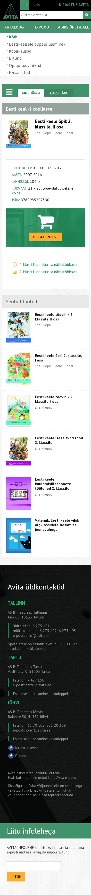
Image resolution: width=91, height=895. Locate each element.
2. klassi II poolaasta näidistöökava (48, 264)
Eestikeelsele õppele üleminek (37, 44)
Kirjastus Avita (26, 747)
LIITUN (16, 876)
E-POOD (42, 27)
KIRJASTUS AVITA (74, 4)
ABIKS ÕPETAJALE (73, 27)
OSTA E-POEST (45, 236)
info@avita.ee (37, 635)
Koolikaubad (20, 51)
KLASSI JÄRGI (59, 93)
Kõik (13, 37)
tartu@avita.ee (38, 684)
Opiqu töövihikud (25, 65)
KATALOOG (14, 27)
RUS (36, 4)
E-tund (15, 58)
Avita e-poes (66, 777)
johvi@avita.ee (38, 730)
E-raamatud (19, 72)
